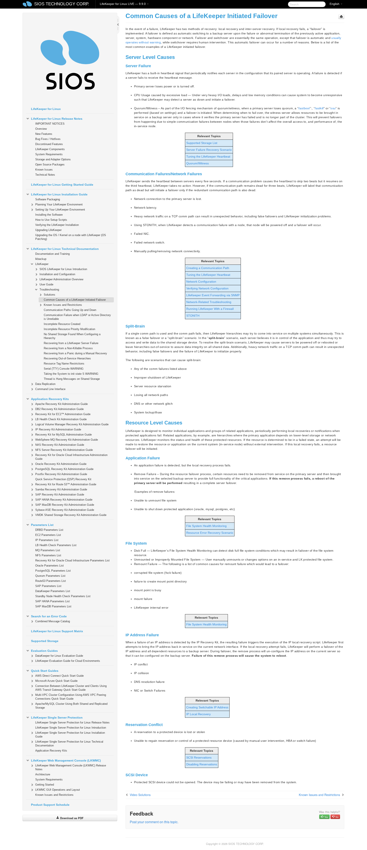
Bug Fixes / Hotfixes (48, 139)
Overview (41, 128)
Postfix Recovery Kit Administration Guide (61, 474)
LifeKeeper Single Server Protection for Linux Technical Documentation (69, 743)
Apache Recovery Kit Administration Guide (61, 404)
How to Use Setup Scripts (51, 219)
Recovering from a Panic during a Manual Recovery (75, 353)
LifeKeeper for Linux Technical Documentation (65, 249)
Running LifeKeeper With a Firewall (210, 308)
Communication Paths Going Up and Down (70, 310)
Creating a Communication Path (207, 268)
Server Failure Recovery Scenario (209, 149)
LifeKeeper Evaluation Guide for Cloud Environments (67, 660)
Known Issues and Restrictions (63, 304)
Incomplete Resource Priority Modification (69, 329)
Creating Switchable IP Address (207, 707)
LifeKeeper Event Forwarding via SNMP (213, 295)
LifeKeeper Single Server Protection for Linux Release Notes (72, 722)
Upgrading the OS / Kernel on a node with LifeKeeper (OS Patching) (70, 237)
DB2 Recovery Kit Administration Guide (59, 409)
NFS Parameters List (48, 555)
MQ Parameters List (47, 550)
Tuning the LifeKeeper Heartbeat (208, 156)
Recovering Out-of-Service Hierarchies (67, 358)
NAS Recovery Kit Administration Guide (59, 444)
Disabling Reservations (201, 764)
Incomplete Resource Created (62, 324)
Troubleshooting (49, 289)
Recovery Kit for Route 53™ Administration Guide (65, 484)
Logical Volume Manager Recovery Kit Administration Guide (72, 424)
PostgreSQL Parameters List (53, 570)
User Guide (46, 284)
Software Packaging (47, 199)
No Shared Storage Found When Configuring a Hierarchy (72, 336)
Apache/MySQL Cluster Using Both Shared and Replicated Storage (71, 705)
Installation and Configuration (57, 274)
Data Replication (45, 384)
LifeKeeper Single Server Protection (57, 717)
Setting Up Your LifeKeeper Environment (60, 209)
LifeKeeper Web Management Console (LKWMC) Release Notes (70, 767)
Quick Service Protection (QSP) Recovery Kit (63, 479)
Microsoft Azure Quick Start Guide (56, 680)
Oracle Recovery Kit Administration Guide (60, 464)
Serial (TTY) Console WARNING (63, 368)
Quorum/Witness (197, 163)
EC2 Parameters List (48, 535)
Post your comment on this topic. (154, 821)
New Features (43, 133)
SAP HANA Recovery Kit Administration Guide (63, 499)
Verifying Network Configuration (207, 288)
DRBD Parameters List (49, 529)
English (335, 4)
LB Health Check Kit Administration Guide (61, 419)
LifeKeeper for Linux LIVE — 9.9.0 (123, 4)
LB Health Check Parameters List (55, 545)
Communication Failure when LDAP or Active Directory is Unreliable (77, 316)
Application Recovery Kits (50, 399)
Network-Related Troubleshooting (208, 302)
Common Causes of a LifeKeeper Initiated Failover (75, 299)
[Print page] (341, 16)
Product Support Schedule (50, 804)
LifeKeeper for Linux (46, 109)
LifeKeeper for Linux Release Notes (56, 118)
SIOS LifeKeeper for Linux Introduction (63, 269)
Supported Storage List (201, 143)
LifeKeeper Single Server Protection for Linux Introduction (70, 727)
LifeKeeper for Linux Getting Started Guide (62, 184)
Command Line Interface (50, 389)
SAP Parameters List (48, 586)
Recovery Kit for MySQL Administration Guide (63, 434)
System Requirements (49, 154)
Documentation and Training (52, 253)
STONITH (192, 315)
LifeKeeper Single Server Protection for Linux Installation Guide (70, 734)
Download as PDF (71, 818)
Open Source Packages (50, 164)
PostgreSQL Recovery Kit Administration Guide (64, 469)
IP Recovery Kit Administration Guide (58, 429)
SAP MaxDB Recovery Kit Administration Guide (64, 504)
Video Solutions (140, 795)
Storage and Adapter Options (53, 159)
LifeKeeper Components (50, 149)
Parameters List (42, 525)
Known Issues (44, 169)
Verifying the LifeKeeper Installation (57, 224)
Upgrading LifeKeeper (48, 230)
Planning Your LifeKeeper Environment (59, 204)
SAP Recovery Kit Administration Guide (59, 494)
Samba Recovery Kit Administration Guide (61, 489)
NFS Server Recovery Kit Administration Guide (64, 449)
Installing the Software (49, 214)
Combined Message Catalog (52, 621)
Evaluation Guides (44, 650)
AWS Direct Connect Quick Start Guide (59, 675)
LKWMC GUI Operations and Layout (57, 789)
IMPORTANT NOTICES (50, 123)
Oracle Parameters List (49, 565)
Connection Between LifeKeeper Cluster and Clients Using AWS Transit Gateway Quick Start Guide (71, 687)
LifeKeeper (41, 264)
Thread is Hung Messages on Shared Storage (72, 378)
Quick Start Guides (44, 670)
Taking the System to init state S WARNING (71, 373)
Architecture (42, 774)
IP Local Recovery (198, 714)
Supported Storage (44, 641)
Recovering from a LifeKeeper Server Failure (71, 343)
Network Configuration (201, 281)
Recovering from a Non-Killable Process (68, 348)
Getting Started (44, 784)
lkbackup (40, 259)
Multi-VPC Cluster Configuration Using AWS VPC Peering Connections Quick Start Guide (70, 696)
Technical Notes (45, 174)
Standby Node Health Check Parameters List (62, 596)
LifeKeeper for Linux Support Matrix (57, 631)
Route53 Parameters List (50, 580)
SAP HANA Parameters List (52, 601)
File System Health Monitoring (206, 526)
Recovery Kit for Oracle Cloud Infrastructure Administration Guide (71, 456)
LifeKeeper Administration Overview (61, 279)
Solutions (49, 294)
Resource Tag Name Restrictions (64, 363)
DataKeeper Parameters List (52, 591)
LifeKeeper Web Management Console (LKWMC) (66, 760)
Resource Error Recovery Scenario (209, 532)
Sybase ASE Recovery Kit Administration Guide (64, 509)
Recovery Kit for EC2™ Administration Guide (62, 414)
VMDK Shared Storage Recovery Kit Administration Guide (70, 515)
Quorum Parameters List (50, 575)
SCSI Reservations (199, 757)
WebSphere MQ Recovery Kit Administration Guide (66, 439)
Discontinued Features (49, 144)
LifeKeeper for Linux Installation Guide (59, 194)
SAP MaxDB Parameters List (53, 606)
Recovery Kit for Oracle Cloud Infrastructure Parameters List (72, 560)
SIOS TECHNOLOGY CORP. (61, 3)
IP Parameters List (46, 540)
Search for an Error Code (49, 616)
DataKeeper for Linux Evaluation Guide (59, 655)
